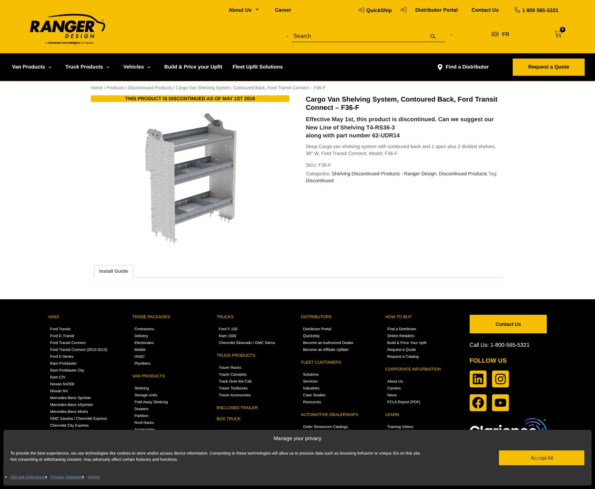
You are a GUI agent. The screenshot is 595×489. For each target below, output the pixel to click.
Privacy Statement (67, 477)
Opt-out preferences (28, 477)
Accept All (542, 458)
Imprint (93, 477)
